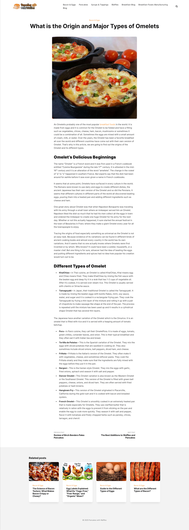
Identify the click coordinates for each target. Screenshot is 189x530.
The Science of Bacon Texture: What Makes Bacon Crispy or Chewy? (43, 492)
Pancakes (83, 5)
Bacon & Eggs (69, 5)
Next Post (118, 435)
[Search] (177, 6)
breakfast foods (107, 124)
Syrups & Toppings (99, 5)
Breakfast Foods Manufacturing (153, 5)
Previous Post (69, 435)
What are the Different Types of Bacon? (145, 489)
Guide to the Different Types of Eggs (111, 489)
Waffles (115, 5)
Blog (65, 8)
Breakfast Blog (128, 5)
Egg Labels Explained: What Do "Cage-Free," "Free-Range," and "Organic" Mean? (77, 492)
